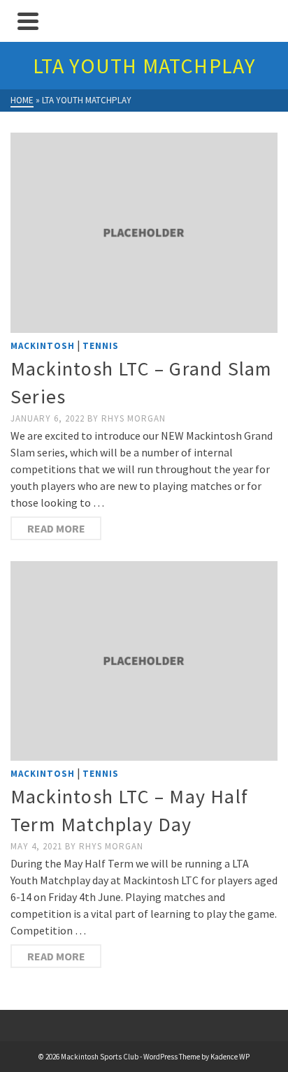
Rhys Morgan (133, 418)
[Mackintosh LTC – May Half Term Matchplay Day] (144, 661)
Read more (56, 528)
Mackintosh (42, 346)
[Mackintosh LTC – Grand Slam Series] (144, 233)
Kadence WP (230, 1057)
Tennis (100, 346)
